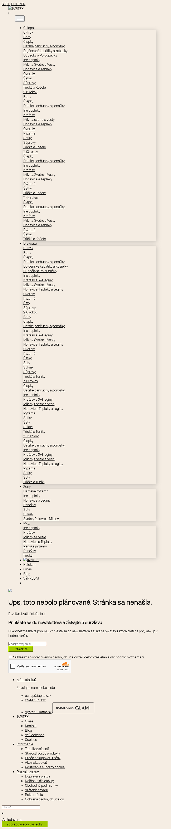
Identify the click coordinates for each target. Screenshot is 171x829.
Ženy (27, 486)
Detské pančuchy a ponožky (44, 46)
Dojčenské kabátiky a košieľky (45, 50)
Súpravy (29, 83)
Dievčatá (30, 243)
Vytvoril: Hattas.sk (38, 712)
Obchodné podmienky (41, 785)
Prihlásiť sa (21, 648)
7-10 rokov (30, 151)
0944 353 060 (35, 700)
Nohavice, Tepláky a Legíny (43, 289)
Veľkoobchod (34, 735)
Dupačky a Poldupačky (40, 55)
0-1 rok (28, 32)
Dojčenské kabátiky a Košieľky (45, 266)
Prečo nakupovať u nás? (42, 758)
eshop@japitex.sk (38, 695)
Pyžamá (29, 133)
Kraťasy (29, 115)
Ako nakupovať (36, 762)
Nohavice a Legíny (36, 500)
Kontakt (30, 725)
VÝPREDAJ (31, 578)
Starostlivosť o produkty (42, 753)
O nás (27, 569)
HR (18, 4)
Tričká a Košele (34, 87)
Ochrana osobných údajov (44, 799)
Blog (26, 573)
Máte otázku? (26, 679)
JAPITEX (23, 716)
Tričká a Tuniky (34, 376)
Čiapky (28, 41)
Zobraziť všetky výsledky (25, 824)
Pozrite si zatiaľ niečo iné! (26, 613)
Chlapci (29, 27)
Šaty (26, 303)
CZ (8, 4)
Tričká (28, 555)
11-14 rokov (31, 197)
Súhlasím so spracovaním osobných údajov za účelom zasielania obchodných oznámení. (79, 657)
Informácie (25, 744)
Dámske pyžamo (35, 491)
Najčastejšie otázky (39, 781)
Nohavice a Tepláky (37, 69)
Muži (26, 523)
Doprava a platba (37, 776)
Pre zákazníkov (28, 771)
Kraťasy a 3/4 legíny (38, 280)
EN (23, 4)
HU (13, 4)
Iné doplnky (31, 60)
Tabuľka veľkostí (37, 748)
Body (27, 37)
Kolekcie (29, 564)
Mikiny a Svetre (34, 537)
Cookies (31, 739)
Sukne (28, 367)
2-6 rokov (30, 92)
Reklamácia (34, 794)
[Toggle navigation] (20, 18)
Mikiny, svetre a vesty (39, 119)
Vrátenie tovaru (36, 790)
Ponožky (29, 505)
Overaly (29, 73)
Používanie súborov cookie (45, 767)
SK (4, 4)
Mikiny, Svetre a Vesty (39, 64)
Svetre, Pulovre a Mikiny (41, 518)
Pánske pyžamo (35, 546)
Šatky (27, 78)
